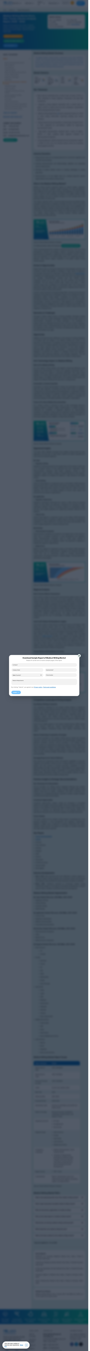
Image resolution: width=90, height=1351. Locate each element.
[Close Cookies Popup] (26, 1345)
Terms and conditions (49, 687)
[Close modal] (79, 655)
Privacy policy (38, 687)
